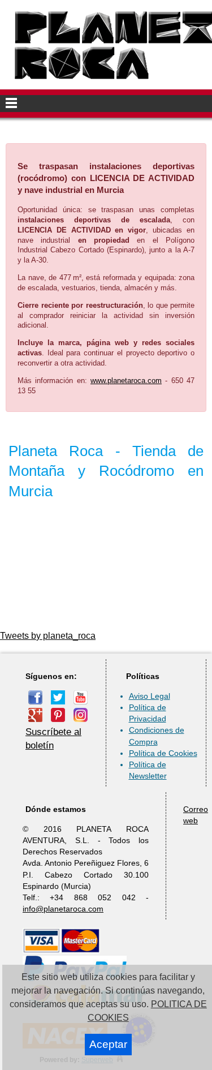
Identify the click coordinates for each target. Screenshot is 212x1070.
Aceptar (108, 1044)
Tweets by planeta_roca (48, 636)
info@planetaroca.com (63, 908)
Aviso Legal (149, 696)
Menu (106, 103)
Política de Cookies (163, 753)
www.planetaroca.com (126, 380)
